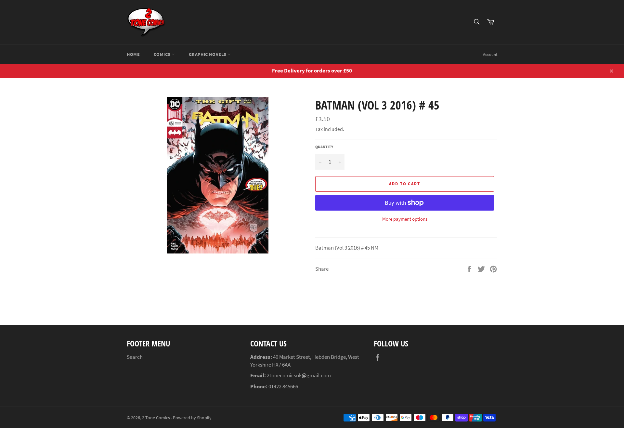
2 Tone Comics (156, 418)
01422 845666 (283, 386)
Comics (163, 54)
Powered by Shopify (192, 418)
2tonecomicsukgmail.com (299, 375)
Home (133, 54)
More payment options (404, 219)
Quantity (324, 146)
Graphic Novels (208, 54)
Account (490, 54)
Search (135, 356)
